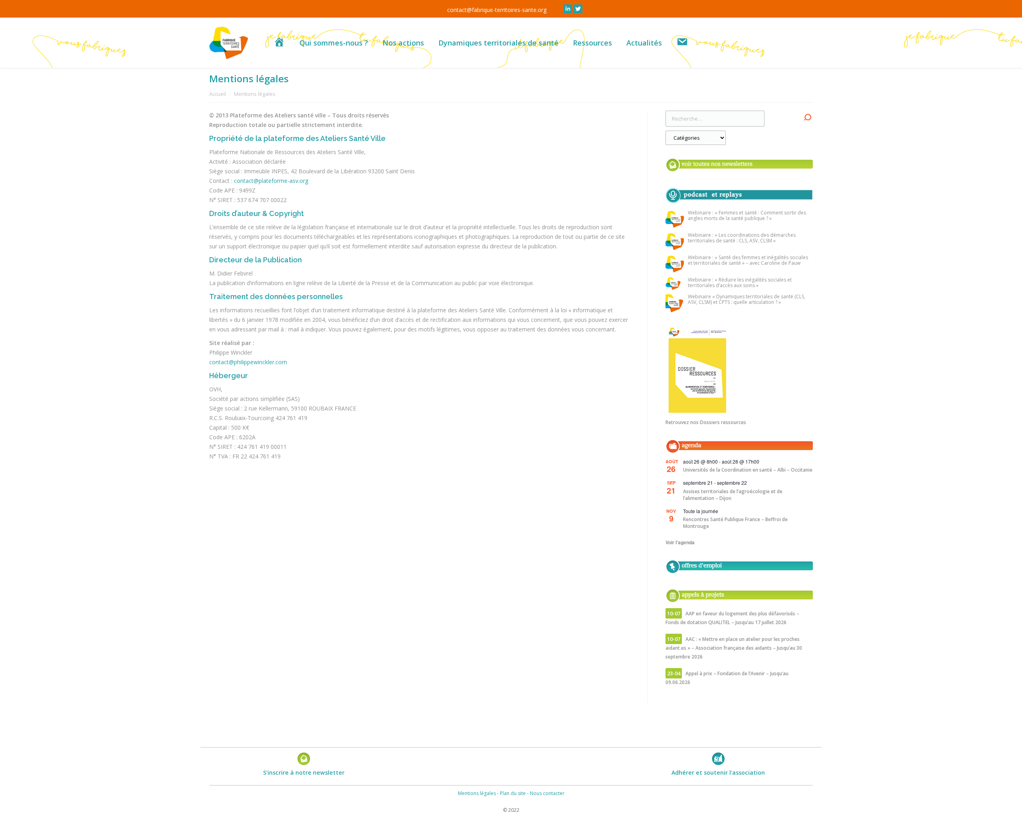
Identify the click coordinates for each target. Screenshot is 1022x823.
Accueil (217, 93)
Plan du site (513, 793)
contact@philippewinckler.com (248, 362)
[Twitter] (578, 8)
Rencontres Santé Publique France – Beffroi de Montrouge (735, 522)
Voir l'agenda (680, 542)
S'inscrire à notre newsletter (304, 772)
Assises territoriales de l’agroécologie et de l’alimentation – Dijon (732, 495)
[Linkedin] (567, 8)
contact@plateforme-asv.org (271, 180)
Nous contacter (547, 793)
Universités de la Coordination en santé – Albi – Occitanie (747, 469)
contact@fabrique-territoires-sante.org (497, 10)
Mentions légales (477, 793)
